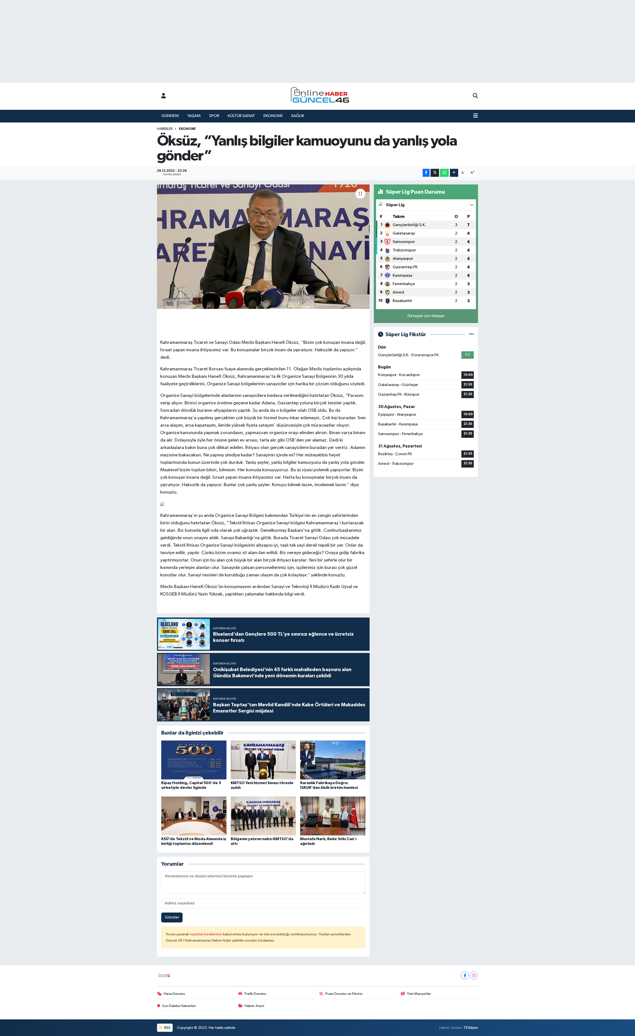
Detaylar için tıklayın (426, 316)
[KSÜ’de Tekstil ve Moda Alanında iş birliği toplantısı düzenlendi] (193, 816)
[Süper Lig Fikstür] (471, 334)
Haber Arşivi (254, 1006)
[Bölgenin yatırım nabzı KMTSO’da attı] (263, 816)
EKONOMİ (273, 116)
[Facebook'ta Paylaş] (426, 173)
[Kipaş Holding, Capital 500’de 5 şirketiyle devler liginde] (193, 760)
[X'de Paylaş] (435, 173)
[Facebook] (465, 975)
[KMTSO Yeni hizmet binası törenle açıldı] (263, 760)
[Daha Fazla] (454, 173)
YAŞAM (194, 116)
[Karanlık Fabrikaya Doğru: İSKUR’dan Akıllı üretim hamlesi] (332, 760)
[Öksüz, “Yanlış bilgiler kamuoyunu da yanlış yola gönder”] (263, 246)
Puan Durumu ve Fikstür (344, 994)
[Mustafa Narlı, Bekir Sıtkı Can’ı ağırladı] (332, 816)
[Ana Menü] (475, 116)
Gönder (172, 917)
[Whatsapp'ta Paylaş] (444, 173)
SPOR (214, 116)
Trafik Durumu (255, 994)
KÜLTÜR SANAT (241, 116)
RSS (167, 1028)
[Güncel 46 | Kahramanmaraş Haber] (321, 96)
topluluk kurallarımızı (206, 934)
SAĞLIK (297, 116)
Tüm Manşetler (419, 994)
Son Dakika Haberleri (179, 1006)
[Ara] (475, 96)
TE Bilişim (471, 1028)
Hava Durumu (174, 994)
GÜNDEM (170, 116)
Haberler (165, 129)
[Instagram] (474, 975)
